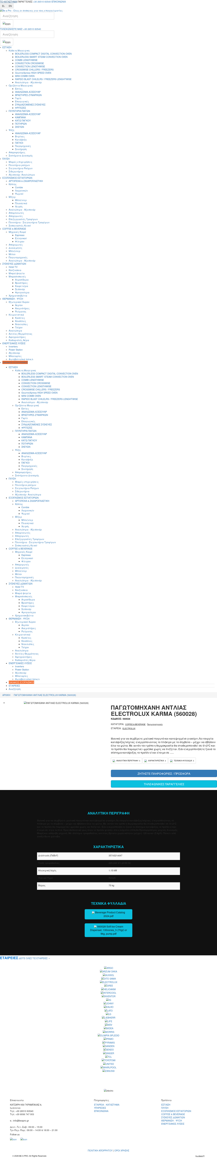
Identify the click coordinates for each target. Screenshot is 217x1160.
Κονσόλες (20, 321)
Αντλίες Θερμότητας (20, 333)
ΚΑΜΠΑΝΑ (20, 117)
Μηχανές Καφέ (17, 231)
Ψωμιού (19, 193)
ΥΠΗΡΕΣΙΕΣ (100, 1107)
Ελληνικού (21, 238)
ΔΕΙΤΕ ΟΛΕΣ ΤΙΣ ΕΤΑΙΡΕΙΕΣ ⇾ (34, 958)
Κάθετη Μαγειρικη (19, 50)
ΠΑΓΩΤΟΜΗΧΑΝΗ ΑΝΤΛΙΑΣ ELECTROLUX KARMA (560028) (45, 695)
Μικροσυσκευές (17, 276)
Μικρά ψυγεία (17, 273)
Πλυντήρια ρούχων (19, 165)
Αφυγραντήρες (17, 336)
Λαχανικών (21, 190)
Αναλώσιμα (15, 330)
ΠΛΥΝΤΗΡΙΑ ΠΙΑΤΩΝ (19, 111)
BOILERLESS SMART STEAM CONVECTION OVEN (41, 56)
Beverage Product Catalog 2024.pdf (110, 914)
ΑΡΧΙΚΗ (6, 695)
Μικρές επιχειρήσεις (20, 161)
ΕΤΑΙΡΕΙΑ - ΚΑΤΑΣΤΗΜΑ (106, 1104)
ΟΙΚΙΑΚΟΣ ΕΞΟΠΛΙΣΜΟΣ (15, 362)
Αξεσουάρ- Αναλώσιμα (22, 174)
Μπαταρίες (15, 356)
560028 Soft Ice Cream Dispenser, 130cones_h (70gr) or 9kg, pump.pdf (108, 930)
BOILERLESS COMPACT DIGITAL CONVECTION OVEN (43, 53)
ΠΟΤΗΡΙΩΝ (21, 123)
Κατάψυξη (21, 139)
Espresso (19, 235)
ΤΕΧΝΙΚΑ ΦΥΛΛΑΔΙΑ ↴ (183, 760)
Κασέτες (20, 317)
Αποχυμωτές (16, 216)
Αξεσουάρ (14, 352)
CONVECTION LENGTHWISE (30, 66)
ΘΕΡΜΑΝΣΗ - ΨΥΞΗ (12, 298)
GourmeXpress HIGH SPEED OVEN (33, 72)
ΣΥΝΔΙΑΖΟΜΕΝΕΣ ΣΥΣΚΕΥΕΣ (30, 104)
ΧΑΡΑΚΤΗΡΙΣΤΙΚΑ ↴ (157, 760)
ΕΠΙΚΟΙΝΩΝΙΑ (58, 1)
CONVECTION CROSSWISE (29, 63)
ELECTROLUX (128, 728)
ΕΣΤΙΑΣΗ (6, 47)
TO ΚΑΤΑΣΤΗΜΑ (8, 1)
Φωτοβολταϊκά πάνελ (21, 359)
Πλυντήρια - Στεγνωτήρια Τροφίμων (29, 222)
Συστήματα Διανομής (21, 155)
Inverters (13, 346)
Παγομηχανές (23, 146)
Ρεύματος (20, 311)
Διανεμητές (15, 247)
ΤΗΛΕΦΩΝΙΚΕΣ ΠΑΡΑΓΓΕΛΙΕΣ (164, 784)
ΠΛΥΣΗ (6, 158)
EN (10, 5)
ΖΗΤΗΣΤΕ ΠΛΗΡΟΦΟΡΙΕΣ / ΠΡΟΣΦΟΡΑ (164, 773)
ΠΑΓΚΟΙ (19, 142)
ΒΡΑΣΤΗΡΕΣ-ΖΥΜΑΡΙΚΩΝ (28, 95)
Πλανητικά (21, 203)
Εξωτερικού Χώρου (19, 301)
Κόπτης (13, 184)
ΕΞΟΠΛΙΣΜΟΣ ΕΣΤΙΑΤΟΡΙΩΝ (17, 177)
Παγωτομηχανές (18, 257)
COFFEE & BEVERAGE (14, 228)
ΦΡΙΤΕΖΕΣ (20, 107)
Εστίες (19, 88)
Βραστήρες (21, 282)
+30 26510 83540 (42, 1)
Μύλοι (12, 254)
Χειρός (19, 206)
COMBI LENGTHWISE (26, 60)
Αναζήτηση (15, 689)
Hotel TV (13, 266)
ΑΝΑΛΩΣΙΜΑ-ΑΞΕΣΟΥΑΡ (28, 91)
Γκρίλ (18, 98)
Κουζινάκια (15, 270)
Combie (19, 187)
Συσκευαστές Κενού (20, 225)
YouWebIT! (200, 1156)
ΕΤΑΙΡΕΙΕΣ (14, 685)
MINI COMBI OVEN (24, 76)
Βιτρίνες (20, 136)
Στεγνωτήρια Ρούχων (20, 168)
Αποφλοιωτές (16, 212)
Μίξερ (12, 196)
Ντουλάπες (21, 324)
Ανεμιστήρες (22, 308)
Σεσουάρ (20, 289)
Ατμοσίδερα (22, 279)
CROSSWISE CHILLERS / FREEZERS (34, 69)
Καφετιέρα (21, 286)
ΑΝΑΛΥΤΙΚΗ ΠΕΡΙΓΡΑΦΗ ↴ (128, 760)
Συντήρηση (21, 149)
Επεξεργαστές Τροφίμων (23, 219)
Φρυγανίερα (22, 292)
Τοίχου (19, 327)
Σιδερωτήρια (16, 171)
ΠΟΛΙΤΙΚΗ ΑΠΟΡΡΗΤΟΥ (100, 1150)
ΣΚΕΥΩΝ (19, 126)
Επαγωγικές (22, 101)
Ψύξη (11, 130)
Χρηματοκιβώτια (18, 295)
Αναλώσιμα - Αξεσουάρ (28, 82)
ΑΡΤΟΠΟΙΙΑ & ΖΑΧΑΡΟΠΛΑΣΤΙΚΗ (26, 181)
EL (3, 5)
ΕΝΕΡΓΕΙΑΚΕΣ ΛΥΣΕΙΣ (13, 343)
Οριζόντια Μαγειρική (21, 85)
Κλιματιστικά (16, 314)
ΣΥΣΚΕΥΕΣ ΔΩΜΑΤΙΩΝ (14, 263)
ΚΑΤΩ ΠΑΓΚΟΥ (23, 120)
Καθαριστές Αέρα (19, 340)
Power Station (16, 349)
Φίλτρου (19, 241)
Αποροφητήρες (17, 152)
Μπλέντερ (21, 200)
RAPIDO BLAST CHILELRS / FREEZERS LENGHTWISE (43, 79)
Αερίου (19, 305)
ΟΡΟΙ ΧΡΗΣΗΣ (121, 1150)
